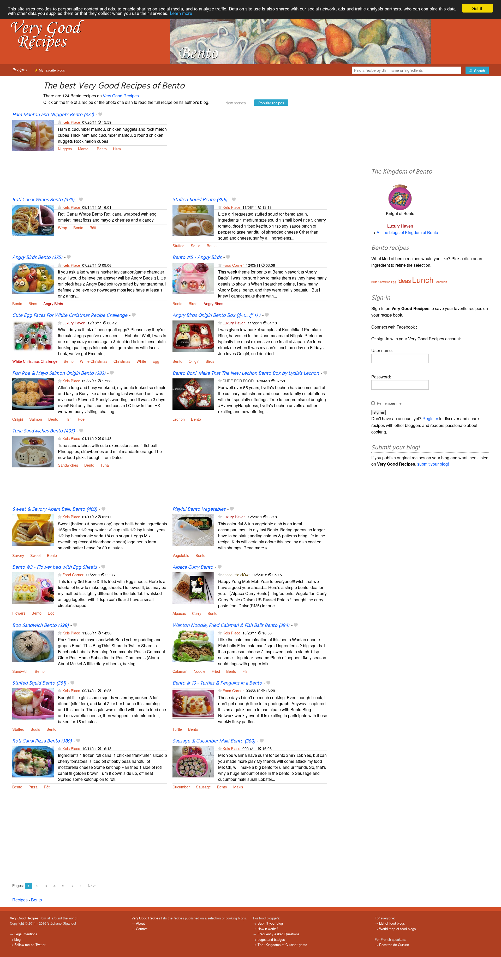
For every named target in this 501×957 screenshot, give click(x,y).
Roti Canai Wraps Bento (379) (43, 200)
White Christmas (93, 361)
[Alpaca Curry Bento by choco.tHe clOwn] (193, 587)
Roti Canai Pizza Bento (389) (42, 741)
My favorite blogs (51, 70)
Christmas (122, 361)
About (140, 923)
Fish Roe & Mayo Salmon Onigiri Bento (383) (58, 373)
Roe (81, 419)
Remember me (389, 403)
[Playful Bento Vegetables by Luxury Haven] (193, 530)
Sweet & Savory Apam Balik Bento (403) (54, 509)
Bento (102, 148)
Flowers (18, 613)
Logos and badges (271, 939)
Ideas (404, 280)
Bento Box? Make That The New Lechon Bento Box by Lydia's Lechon (245, 373)
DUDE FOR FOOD (238, 380)
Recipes (19, 70)
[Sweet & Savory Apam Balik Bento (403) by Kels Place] (33, 530)
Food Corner (233, 265)
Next (92, 885)
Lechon (178, 419)
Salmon (35, 419)
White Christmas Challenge (34, 361)
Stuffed (178, 245)
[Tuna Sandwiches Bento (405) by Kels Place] (33, 451)
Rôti (93, 227)
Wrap (62, 227)
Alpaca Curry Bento (192, 567)
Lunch (423, 279)
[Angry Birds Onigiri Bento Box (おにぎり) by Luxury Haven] (193, 335)
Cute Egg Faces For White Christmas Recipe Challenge (69, 315)
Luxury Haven (73, 322)
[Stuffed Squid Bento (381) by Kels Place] (33, 703)
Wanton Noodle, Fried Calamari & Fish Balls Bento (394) (230, 625)
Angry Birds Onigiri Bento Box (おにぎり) (216, 315)
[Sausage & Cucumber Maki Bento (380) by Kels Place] (193, 761)
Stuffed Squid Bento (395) (199, 200)
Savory (18, 555)
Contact (141, 928)
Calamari (179, 671)
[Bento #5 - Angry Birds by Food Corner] (193, 278)
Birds (32, 303)
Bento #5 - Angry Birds (197, 257)
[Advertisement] (249, 154)
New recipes (235, 102)
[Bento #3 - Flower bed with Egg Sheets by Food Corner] (33, 587)
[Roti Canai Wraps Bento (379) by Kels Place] (33, 220)
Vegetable (180, 555)
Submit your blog (270, 923)
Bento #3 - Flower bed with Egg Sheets (54, 567)
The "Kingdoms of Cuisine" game (282, 944)
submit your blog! (433, 464)
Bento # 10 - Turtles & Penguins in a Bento (217, 683)
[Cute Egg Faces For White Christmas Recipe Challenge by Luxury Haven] (33, 335)
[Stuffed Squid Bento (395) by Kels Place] (193, 220)
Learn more (181, 13)
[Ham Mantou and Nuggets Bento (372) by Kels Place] (33, 135)
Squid (195, 245)
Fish (67, 419)
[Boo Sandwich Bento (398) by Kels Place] (33, 646)
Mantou (84, 148)
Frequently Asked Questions (278, 933)
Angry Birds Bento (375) (37, 257)
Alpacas (179, 613)
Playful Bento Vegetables (198, 509)
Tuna (104, 465)
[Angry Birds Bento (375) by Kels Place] (33, 278)
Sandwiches (68, 465)
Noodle (199, 671)
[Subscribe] (59, 122)
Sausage (203, 786)
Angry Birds (53, 303)
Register (430, 418)
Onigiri (194, 361)
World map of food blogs (397, 928)
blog (17, 939)
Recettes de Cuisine (394, 944)
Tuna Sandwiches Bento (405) (43, 431)
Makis (238, 786)
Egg (155, 361)
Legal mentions (25, 933)
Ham (117, 148)
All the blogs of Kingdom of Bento (407, 232)
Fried (216, 671)
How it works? (268, 928)
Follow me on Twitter (29, 944)
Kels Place (71, 122)
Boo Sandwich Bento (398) (40, 625)
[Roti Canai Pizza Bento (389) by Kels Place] (33, 761)
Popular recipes (271, 102)
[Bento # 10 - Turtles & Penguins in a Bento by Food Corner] (193, 703)
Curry (196, 613)
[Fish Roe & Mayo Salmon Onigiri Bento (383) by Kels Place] (33, 393)
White (141, 361)
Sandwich (20, 671)
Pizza (33, 786)
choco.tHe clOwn (236, 574)
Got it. (478, 8)
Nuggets (65, 148)
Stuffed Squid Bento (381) (39, 683)
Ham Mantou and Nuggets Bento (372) (53, 115)
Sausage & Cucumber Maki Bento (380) (213, 741)
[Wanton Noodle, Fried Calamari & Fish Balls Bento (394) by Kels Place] (193, 646)
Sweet (35, 555)
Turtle (177, 729)
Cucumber (181, 786)
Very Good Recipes (121, 96)
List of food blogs (392, 923)
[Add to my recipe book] (100, 115)
